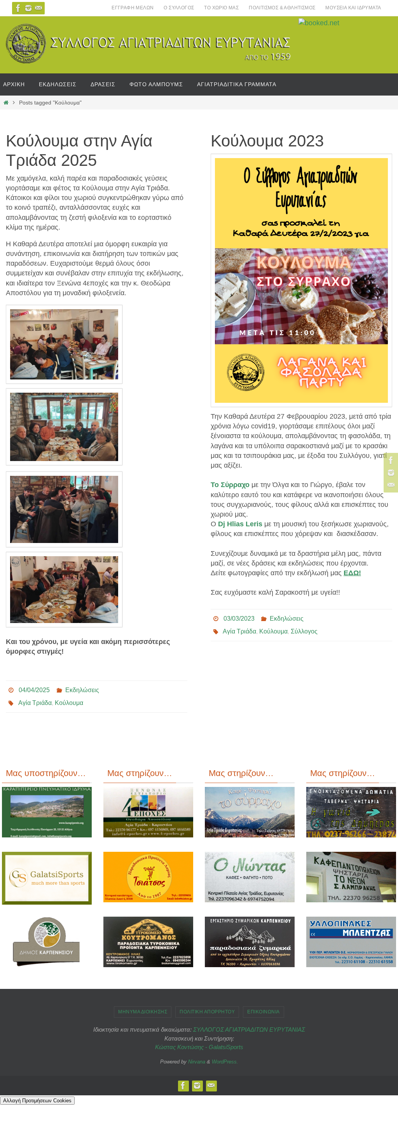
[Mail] (38, 8)
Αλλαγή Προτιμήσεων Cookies (37, 1096)
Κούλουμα (69, 699)
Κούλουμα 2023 (267, 141)
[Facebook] (18, 8)
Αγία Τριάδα (35, 699)
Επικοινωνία (263, 1007)
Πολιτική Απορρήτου (207, 1007)
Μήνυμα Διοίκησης (142, 1007)
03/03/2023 (239, 617)
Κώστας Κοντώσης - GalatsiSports (199, 1042)
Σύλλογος (304, 628)
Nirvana (196, 1057)
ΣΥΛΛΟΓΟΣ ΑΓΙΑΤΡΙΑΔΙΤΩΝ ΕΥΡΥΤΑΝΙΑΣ (249, 1025)
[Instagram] (28, 8)
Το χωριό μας (221, 7)
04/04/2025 (34, 689)
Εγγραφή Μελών (133, 7)
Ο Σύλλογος (179, 7)
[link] (230, 485)
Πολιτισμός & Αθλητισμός (282, 7)
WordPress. (225, 1057)
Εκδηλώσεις (82, 689)
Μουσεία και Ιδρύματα (353, 7)
